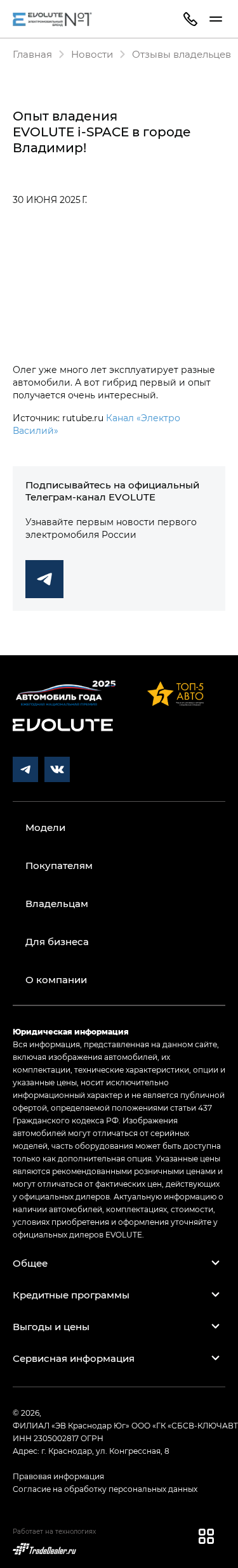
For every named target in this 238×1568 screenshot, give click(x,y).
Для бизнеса (57, 941)
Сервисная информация (74, 1358)
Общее (30, 1263)
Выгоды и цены (51, 1326)
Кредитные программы (71, 1294)
